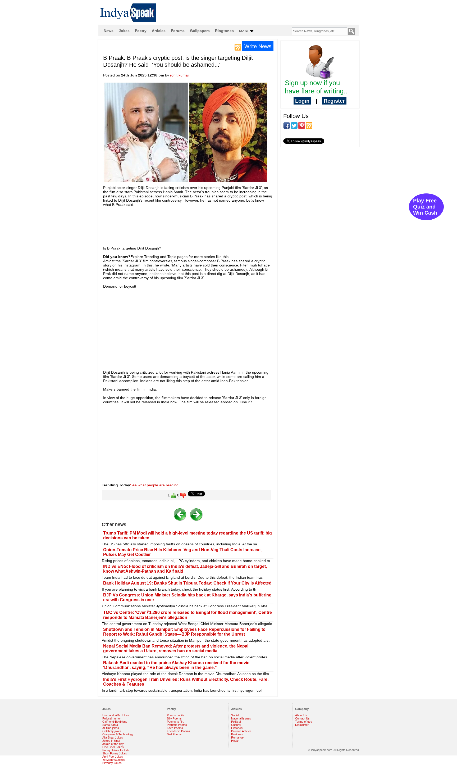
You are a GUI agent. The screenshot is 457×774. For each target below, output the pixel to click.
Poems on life (175, 715)
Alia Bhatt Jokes (112, 737)
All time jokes (110, 728)
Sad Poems (174, 734)
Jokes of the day (113, 743)
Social (235, 715)
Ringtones (224, 31)
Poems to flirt (175, 721)
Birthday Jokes (112, 762)
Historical (237, 728)
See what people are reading (154, 485)
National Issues (241, 718)
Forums (178, 31)
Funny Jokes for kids (116, 750)
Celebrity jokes (111, 731)
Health (235, 740)
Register (334, 101)
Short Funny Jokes (114, 753)
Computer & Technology (117, 734)
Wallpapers (200, 31)
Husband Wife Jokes (115, 715)
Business (237, 734)
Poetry (141, 31)
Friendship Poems (178, 731)
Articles (159, 31)
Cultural (236, 724)
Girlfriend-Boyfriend (114, 721)
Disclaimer (302, 724)
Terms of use (303, 721)
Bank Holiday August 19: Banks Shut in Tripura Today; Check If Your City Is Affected (187, 583)
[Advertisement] (199, 224)
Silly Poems (174, 718)
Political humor (111, 718)
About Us (301, 715)
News (108, 31)
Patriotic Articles (241, 731)
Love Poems (175, 728)
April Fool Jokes (112, 756)
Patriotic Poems (177, 724)
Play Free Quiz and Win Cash (425, 207)
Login (302, 101)
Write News (257, 46)
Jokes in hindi (111, 740)
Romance (237, 737)
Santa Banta (110, 724)
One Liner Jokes (113, 747)
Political (236, 721)
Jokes (124, 31)
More (244, 31)
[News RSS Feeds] (238, 47)
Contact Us (302, 718)
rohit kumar (179, 75)
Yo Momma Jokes (113, 759)
